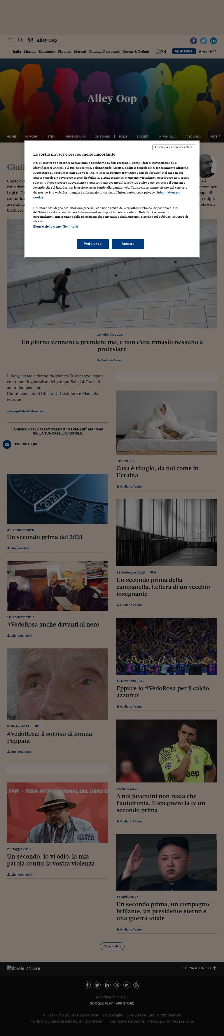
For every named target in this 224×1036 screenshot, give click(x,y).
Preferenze (93, 243)
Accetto (128, 243)
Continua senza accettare (173, 147)
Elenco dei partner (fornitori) (55, 226)
